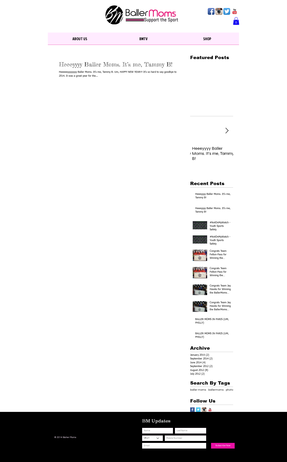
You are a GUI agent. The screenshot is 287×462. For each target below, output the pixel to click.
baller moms (198, 389)
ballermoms (216, 389)
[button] (236, 21)
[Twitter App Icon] (226, 11)
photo (229, 389)
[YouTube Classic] (234, 11)
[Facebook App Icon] (211, 11)
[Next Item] (227, 131)
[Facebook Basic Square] (192, 409)
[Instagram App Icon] (219, 11)
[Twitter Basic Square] (198, 409)
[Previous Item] (196, 131)
